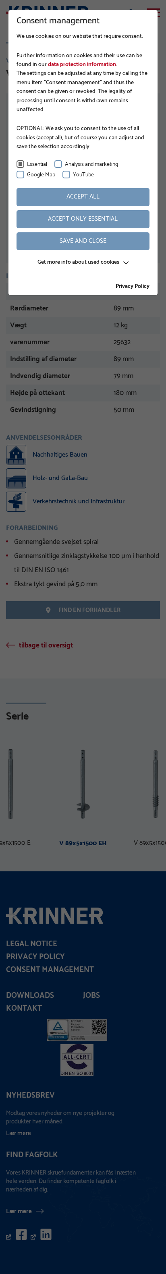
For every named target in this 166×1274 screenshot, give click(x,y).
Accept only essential (83, 219)
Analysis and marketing (91, 164)
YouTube (83, 175)
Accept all (83, 197)
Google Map (41, 175)
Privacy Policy (132, 286)
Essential (37, 164)
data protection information (81, 64)
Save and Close (83, 241)
